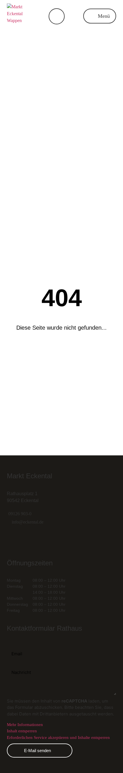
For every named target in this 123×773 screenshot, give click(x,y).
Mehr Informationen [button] (25, 724)
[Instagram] (14, 539)
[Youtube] (54, 539)
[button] (99, 16)
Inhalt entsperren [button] (22, 731)
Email (12, 645)
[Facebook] (34, 539)
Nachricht (17, 665)
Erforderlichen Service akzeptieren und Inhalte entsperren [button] (58, 737)
